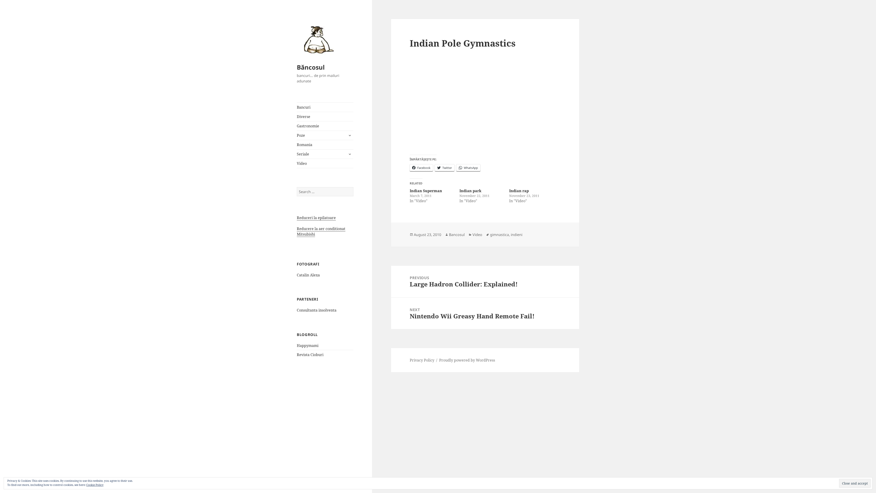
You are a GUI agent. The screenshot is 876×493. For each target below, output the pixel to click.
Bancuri (303, 107)
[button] (317, 39)
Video (302, 163)
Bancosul (457, 234)
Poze (301, 135)
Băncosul (311, 67)
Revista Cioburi (310, 354)
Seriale (303, 154)
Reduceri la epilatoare (316, 217)
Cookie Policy (95, 485)
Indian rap (519, 190)
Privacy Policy (422, 360)
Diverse (303, 116)
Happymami (307, 345)
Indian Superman (426, 190)
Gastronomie (308, 125)
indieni (516, 234)
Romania (304, 144)
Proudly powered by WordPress (467, 360)
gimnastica (499, 234)
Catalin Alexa (308, 275)
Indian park (470, 190)
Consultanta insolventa (316, 310)
